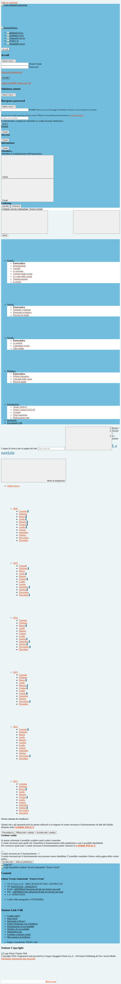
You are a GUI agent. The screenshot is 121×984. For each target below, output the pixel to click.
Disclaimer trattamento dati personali (18, 958)
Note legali (12, 918)
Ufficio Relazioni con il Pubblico (22, 924)
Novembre (24, 538)
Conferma (16, 206)
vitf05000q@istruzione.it (37, 889)
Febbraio (23, 514)
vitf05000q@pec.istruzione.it (38, 892)
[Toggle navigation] (24, 222)
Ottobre (22, 535)
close (4, 235)
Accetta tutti (46, 832)
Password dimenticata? (11, 72)
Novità (115, 430)
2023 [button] (15, 672)
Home (115, 428)
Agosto (22, 530)
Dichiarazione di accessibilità (20, 926)
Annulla (5, 206)
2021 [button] (15, 781)
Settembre (23, 532)
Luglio (23, 527)
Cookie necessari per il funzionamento (19, 853)
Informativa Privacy (16, 921)
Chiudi (5, 132)
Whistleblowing (14, 931)
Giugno (23, 524)
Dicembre (23, 540)
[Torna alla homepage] (60, 209)
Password (33, 67)
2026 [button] (15, 508)
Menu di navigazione (56, 481)
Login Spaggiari (76, 115)
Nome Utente (35, 64)
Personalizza (7, 832)
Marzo (23, 516)
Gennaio (24, 511)
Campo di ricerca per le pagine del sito (19, 448)
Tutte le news (13, 486)
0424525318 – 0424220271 (24, 886)
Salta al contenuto (9, 2)
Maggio (23, 522)
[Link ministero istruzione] (14, 5)
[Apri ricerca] (96, 222)
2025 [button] (15, 563)
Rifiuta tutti (25, 832)
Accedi (5, 49)
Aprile (23, 519)
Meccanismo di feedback (18, 937)
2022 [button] (15, 726)
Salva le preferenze (24, 862)
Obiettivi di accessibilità (18, 929)
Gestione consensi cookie (19, 934)
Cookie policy (13, 916)
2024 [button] (15, 617)
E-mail (32, 109)
